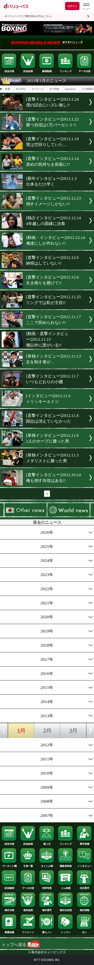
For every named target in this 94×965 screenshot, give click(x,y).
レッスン (66, 932)
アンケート (28, 932)
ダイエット (38, 89)
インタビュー (84, 866)
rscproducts (70, 89)
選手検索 (84, 844)
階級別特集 (66, 866)
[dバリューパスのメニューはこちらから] (86, 7)
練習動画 (47, 71)
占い (84, 932)
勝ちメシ (47, 932)
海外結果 (28, 910)
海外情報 (84, 910)
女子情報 (54, 89)
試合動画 (9, 888)
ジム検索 (66, 888)
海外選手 (47, 910)
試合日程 (9, 71)
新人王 (47, 844)
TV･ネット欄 (9, 866)
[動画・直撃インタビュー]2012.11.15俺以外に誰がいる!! (47, 339)
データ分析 (85, 71)
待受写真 (47, 888)
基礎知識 (9, 932)
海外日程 (9, 910)
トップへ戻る (14, 944)
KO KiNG (21, 89)
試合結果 (28, 71)
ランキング (66, 71)
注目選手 (84, 888)
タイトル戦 (47, 866)
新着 (7, 89)
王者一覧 (28, 866)
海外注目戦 (66, 910)
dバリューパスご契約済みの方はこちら (28, 16)
